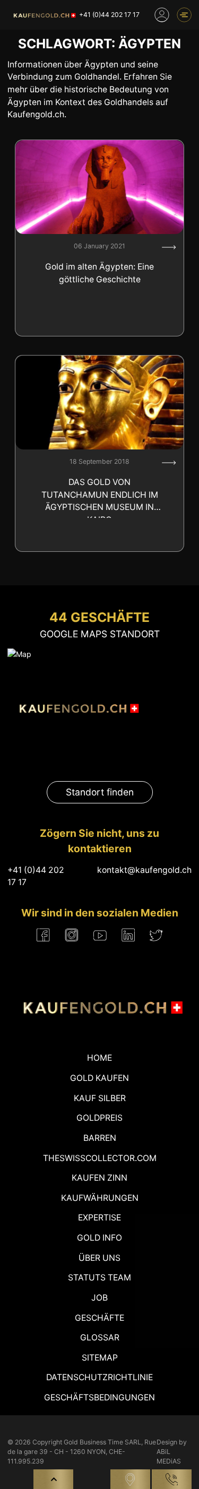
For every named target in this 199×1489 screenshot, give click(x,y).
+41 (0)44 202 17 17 (109, 15)
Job (99, 1298)
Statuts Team (99, 1277)
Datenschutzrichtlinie (99, 1377)
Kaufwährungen (100, 1198)
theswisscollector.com (100, 1158)
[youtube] (100, 935)
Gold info (99, 1238)
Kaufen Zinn (99, 1178)
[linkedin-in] (128, 935)
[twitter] (156, 935)
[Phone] (172, 1479)
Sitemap (100, 1358)
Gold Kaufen (99, 1078)
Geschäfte (99, 1318)
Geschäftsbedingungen (99, 1397)
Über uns (99, 1258)
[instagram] (72, 935)
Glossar (99, 1337)
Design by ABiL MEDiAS (172, 1452)
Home (99, 1058)
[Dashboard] (161, 14)
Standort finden (100, 792)
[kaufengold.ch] (43, 15)
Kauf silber (100, 1098)
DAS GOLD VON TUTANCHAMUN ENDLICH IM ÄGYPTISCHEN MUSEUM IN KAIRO (99, 497)
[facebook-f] (43, 935)
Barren (99, 1138)
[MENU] (184, 14)
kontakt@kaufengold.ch (144, 870)
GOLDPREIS (99, 1118)
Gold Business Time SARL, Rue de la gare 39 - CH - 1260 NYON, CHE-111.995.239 (81, 1452)
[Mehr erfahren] (169, 247)
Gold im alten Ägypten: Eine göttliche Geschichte (99, 273)
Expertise (99, 1218)
